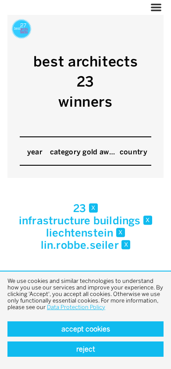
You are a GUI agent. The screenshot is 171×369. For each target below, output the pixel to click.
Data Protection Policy (76, 307)
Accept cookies (85, 329)
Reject (85, 349)
